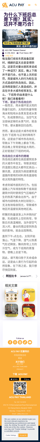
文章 (7, 56)
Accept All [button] (23, 435)
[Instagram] (15, 342)
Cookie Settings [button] (11, 435)
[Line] (20, 342)
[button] (29, 5)
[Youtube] (30, 342)
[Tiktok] (25, 342)
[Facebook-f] (10, 342)
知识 (11, 56)
